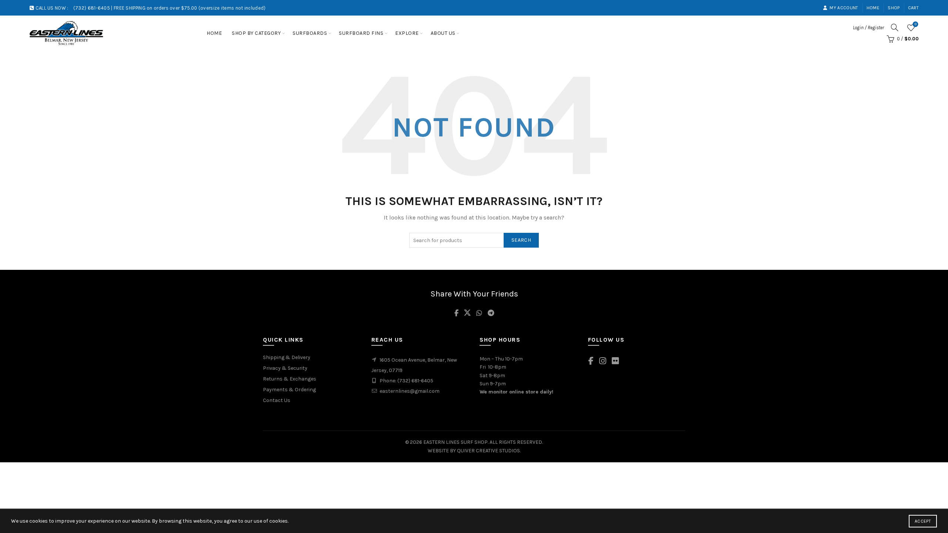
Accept (923, 521)
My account (844, 7)
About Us (443, 33)
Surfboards (310, 33)
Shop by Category (256, 33)
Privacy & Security (285, 368)
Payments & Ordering (289, 389)
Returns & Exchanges (289, 379)
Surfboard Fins (361, 33)
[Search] (895, 27)
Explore (407, 33)
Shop (893, 7)
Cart (913, 7)
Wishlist (916, 24)
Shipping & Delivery (286, 357)
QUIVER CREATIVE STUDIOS (488, 450)
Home (873, 7)
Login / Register (868, 27)
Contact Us (276, 400)
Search (521, 240)
